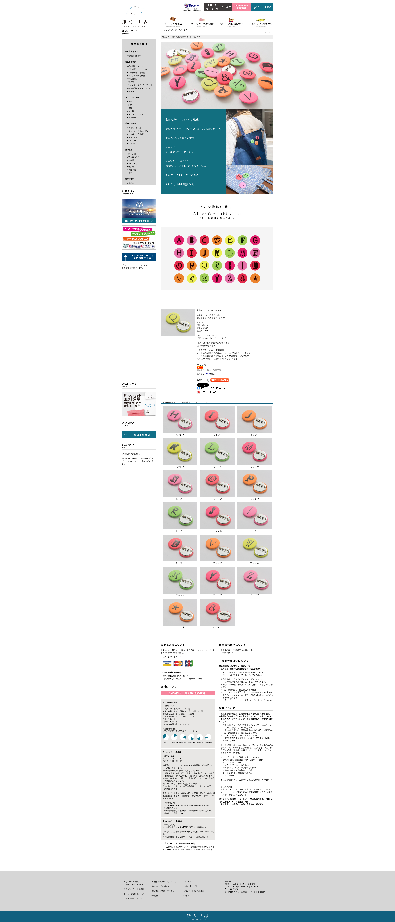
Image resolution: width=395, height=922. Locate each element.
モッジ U (180, 563)
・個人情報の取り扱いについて (163, 886)
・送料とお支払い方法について (163, 882)
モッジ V (217, 563)
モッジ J (254, 434)
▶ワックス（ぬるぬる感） (138, 131)
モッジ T (254, 531)
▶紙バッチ (131, 117)
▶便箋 (129, 108)
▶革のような (132, 163)
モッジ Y (217, 595)
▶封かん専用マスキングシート (139, 85)
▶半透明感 (131, 170)
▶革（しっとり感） (135, 128)
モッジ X (180, 595)
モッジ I (217, 434)
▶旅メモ (130, 82)
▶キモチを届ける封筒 (136, 73)
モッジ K (180, 466)
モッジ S (217, 531)
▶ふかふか (131, 140)
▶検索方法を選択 (134, 56)
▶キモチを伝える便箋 (136, 76)
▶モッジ (130, 91)
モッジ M (254, 466)
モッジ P (254, 499)
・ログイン (187, 896)
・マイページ (187, 882)
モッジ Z (254, 595)
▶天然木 (130, 183)
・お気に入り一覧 (189, 886)
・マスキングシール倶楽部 (133, 889)
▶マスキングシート (135, 114)
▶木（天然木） (133, 137)
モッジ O (217, 499)
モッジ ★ (180, 627)
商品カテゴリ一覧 (168, 37)
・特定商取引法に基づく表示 (162, 891)
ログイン (268, 32)
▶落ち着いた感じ (134, 157)
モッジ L (217, 466)
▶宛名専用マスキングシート (139, 88)
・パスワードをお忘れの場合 (194, 891)
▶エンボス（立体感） (136, 134)
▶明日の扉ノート (134, 79)
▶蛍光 (129, 173)
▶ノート (130, 102)
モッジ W (254, 563)
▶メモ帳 (130, 111)
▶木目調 (130, 160)
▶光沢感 (130, 167)
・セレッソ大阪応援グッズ (133, 894)
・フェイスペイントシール (133, 898)
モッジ (189, 37)
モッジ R (180, 531)
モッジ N (180, 499)
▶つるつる (131, 144)
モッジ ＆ (217, 627)
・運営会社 (155, 896)
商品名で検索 (180, 37)
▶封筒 (129, 105)
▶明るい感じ (132, 154)
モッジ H (180, 434)
